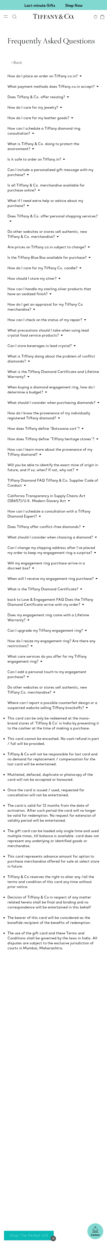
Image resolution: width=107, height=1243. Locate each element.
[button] (53, 1238)
